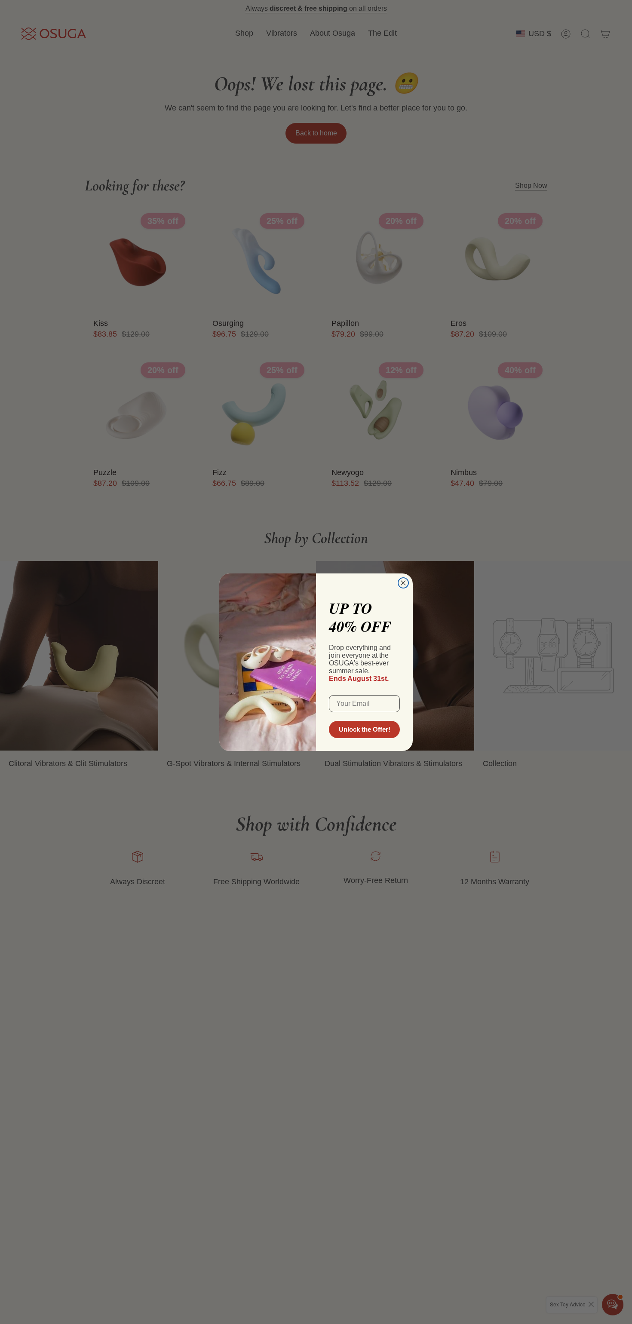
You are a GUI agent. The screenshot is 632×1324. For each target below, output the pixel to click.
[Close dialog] (403, 583)
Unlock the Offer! (364, 729)
